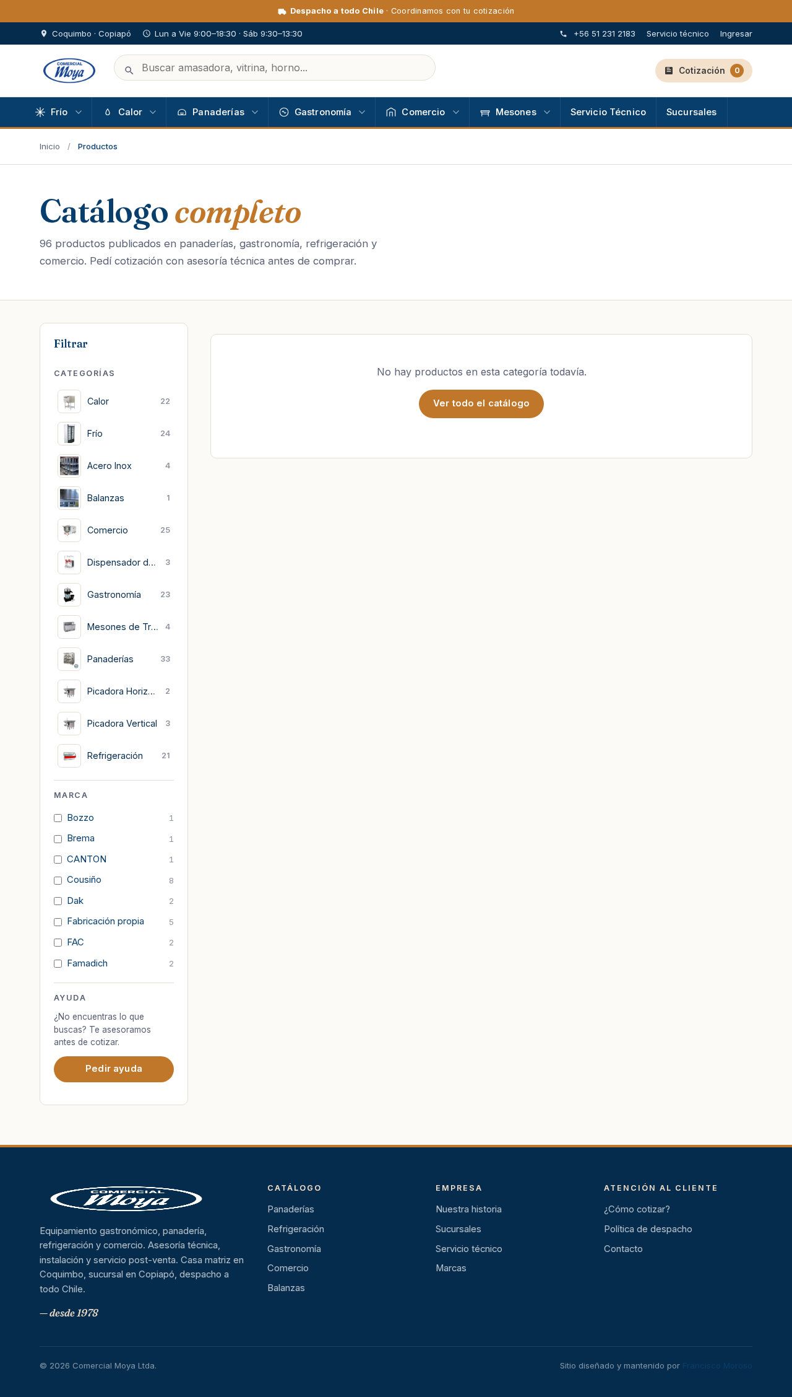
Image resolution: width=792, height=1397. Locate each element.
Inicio (50, 146)
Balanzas (286, 1288)
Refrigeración (295, 1229)
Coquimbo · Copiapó (91, 33)
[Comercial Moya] (69, 70)
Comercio (288, 1268)
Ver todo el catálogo (481, 403)
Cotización (709, 71)
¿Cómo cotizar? (637, 1209)
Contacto (623, 1249)
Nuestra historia (469, 1209)
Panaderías (290, 1209)
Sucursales (458, 1229)
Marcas (451, 1268)
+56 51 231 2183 (604, 33)
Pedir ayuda (113, 1068)
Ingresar (736, 33)
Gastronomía (294, 1249)
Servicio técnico (678, 33)
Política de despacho (648, 1229)
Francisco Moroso (717, 1365)
